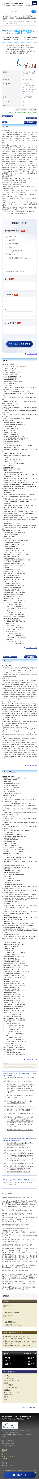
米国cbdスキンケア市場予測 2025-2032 (19, 1106)
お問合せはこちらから (12, 1312)
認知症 (6, 1383)
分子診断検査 (8, 1394)
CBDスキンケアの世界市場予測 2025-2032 (20, 1113)
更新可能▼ (33, 109)
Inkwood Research (28, 72)
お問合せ (4, 1458)
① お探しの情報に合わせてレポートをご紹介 (16, 1336)
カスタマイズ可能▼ (21, 109)
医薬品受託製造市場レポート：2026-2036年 (20, 1077)
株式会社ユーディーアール (9, 1465)
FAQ (3, 1452)
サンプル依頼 (13, 244)
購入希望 (12, 240)
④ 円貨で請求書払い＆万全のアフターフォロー (16, 1345)
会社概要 (4, 1450)
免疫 (5, 1399)
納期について (13, 247)
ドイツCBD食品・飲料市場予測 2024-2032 (20, 1156)
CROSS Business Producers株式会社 (13, 1434)
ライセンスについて (15, 251)
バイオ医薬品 (8, 1385)
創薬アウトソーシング (11, 1380)
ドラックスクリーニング (12, 1392)
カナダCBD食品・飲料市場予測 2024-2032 (20, 1163)
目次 (4, 122)
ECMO (6, 1397)
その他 (12, 18)
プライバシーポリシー (8, 1456)
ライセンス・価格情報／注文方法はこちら (29, 91)
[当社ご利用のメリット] (19, 1332)
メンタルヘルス (9, 1378)
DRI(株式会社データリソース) (11, 16)
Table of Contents (10, 657)
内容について (13, 254)
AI (34, 11)
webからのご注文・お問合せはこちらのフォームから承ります (28, 1066)
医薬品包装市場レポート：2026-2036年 (19, 1081)
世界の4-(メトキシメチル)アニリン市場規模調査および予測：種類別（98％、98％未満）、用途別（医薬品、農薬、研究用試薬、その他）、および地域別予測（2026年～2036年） (20, 1088)
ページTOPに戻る (32, 354)
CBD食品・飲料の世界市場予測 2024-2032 (20, 1166)
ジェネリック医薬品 (11, 1387)
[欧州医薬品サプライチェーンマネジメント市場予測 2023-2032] (31, 118)
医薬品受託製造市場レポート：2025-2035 (20, 1130)
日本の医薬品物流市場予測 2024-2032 (18, 1169)
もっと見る (26, 53)
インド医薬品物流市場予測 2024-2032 (18, 1172)
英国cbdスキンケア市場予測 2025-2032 (19, 1110)
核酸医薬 (7, 1390)
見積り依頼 (12, 236)
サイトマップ (6, 1454)
